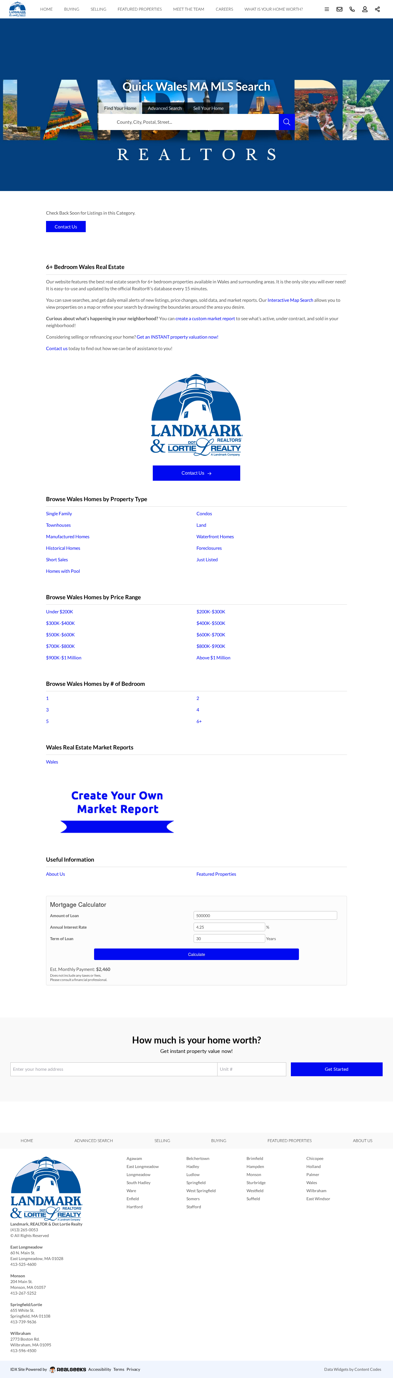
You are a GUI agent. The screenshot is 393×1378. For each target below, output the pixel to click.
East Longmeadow (143, 1166)
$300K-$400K (60, 623)
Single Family (59, 513)
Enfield (133, 1198)
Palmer (312, 1174)
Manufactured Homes (67, 536)
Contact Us (193, 473)
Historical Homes (63, 548)
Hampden (255, 1166)
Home (46, 9)
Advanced (165, 108)
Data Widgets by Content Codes (352, 1369)
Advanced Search (94, 1140)
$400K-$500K (211, 623)
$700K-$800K (60, 646)
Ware (131, 1190)
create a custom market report (205, 318)
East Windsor (318, 1198)
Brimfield (255, 1158)
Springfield (196, 1182)
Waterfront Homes (215, 536)
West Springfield (201, 1190)
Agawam (134, 1158)
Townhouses (58, 525)
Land (201, 525)
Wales (52, 761)
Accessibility (99, 1369)
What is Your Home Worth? (274, 9)
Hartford (135, 1206)
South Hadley (138, 1182)
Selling (98, 9)
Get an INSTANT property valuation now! (177, 336)
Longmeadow (138, 1174)
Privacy (133, 1369)
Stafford (193, 1206)
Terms (118, 1369)
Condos (204, 513)
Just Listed (207, 559)
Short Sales (57, 559)
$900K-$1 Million (63, 657)
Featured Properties (140, 9)
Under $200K (59, 611)
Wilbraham (316, 1190)
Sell (208, 108)
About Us (55, 874)
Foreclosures (209, 548)
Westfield (255, 1190)
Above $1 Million (213, 657)
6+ (199, 721)
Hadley (192, 1166)
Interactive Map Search (290, 300)
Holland (313, 1166)
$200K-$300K (211, 611)
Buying (71, 9)
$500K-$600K (60, 634)
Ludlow (193, 1174)
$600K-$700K (211, 634)
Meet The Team (188, 9)
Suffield (253, 1198)
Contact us (57, 348)
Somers (193, 1198)
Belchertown (197, 1158)
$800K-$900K (211, 646)
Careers (224, 9)
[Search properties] (287, 122)
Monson (254, 1174)
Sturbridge (256, 1182)
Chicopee (314, 1158)
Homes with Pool (63, 571)
